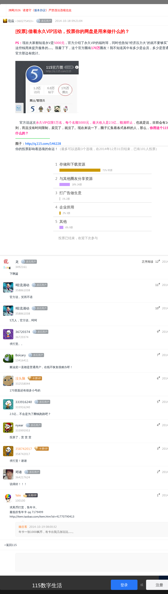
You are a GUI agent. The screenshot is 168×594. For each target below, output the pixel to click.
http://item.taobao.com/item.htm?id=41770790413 (42, 516)
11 (157, 284)
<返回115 (10, 545)
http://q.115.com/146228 (43, 143)
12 (157, 261)
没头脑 (20, 378)
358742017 (23, 448)
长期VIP (32, 495)
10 (157, 308)
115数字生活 (47, 585)
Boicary (20, 355)
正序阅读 (147, 261)
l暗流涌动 (22, 285)
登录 (124, 584)
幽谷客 (23, 527)
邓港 (18, 472)
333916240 (23, 402)
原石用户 (46, 20)
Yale (18, 495)
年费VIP (37, 378)
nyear (19, 425)
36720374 (22, 332)
